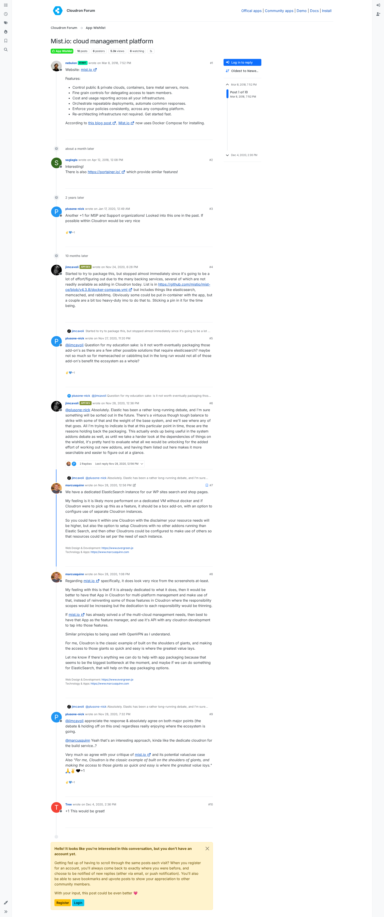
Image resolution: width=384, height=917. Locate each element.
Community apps (279, 10)
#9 (211, 714)
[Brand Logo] (57, 10)
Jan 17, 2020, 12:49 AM (114, 208)
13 (209, 134)
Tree (68, 804)
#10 (210, 804)
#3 (211, 208)
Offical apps (251, 10)
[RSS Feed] (151, 51)
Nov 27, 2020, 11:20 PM (114, 338)
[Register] (378, 14)
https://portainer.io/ (104, 172)
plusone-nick (74, 208)
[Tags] (6, 23)
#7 (211, 485)
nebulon (71, 63)
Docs (314, 10)
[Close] (207, 848)
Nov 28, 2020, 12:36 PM (122, 403)
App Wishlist (63, 51)
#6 (211, 403)
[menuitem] (378, 5)
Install (327, 10)
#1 (211, 63)
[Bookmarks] (6, 40)
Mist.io (124, 123)
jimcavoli (72, 267)
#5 (211, 338)
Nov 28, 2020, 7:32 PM (114, 714)
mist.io (86, 69)
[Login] (378, 5)
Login (78, 903)
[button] (6, 902)
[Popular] (6, 32)
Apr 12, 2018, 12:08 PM (107, 160)
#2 (211, 160)
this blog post (99, 123)
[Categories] (6, 5)
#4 (211, 267)
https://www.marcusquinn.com (110, 552)
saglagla (71, 160)
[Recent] (6, 14)
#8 (211, 574)
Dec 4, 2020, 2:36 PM (101, 804)
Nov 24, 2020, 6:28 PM (122, 267)
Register (62, 903)
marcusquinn (74, 485)
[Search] (6, 49)
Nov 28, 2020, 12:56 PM (115, 485)
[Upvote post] (201, 134)
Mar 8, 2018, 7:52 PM (116, 63)
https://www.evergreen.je (117, 548)
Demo (302, 10)
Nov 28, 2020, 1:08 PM (114, 574)
